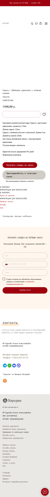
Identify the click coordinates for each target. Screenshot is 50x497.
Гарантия (6, 460)
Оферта (6, 479)
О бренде (6, 473)
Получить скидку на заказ (19, 165)
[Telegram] (5, 365)
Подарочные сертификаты (13, 438)
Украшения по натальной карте (16, 432)
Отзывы (3, 205)
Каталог (6, 23)
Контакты (7, 476)
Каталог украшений (11, 426)
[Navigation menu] (46, 23)
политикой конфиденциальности (20, 282)
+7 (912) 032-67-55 (19, 357)
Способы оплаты (9, 448)
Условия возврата (10, 457)
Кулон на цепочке (7, 195)
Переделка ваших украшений (14, 429)
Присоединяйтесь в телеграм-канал (21, 175)
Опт (1, 208)
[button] (32, 23)
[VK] (14, 365)
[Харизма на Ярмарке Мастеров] (5, 381)
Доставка (6, 454)
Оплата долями (9, 451)
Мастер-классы (9, 435)
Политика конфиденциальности (15, 482)
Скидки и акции (9, 463)
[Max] (19, 365)
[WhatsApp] (9, 365)
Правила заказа (6, 202)
